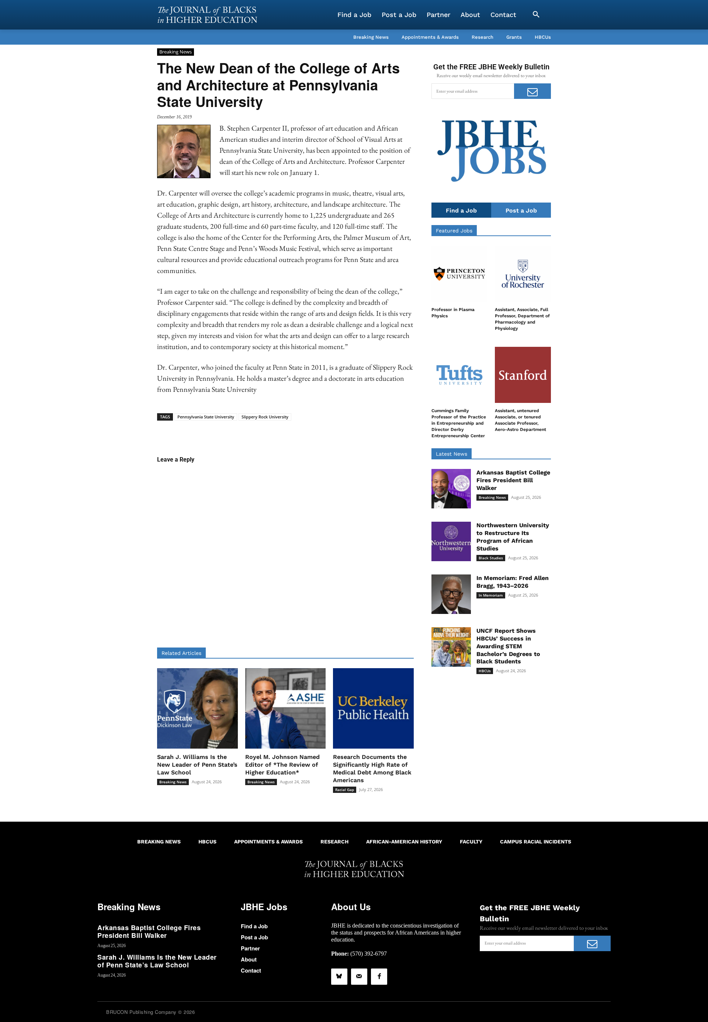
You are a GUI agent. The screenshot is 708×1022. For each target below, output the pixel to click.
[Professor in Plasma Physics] (459, 274)
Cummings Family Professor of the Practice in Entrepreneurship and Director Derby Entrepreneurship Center (458, 423)
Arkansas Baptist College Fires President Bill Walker (513, 480)
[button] (536, 15)
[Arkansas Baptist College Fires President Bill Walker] (451, 488)
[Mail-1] (359, 977)
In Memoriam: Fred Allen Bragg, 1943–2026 (512, 581)
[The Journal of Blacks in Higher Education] (207, 15)
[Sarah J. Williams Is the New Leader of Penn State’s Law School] (197, 708)
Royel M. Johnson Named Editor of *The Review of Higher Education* (282, 764)
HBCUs (485, 670)
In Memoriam (491, 595)
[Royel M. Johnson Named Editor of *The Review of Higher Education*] (285, 708)
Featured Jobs (454, 231)
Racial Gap (344, 789)
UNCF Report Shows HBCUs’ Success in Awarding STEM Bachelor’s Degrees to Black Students (508, 646)
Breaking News (175, 51)
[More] (342, 432)
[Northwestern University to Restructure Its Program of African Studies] (451, 541)
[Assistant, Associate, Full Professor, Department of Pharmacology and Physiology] (523, 274)
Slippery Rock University (265, 416)
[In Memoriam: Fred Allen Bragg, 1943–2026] (451, 594)
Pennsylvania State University (205, 416)
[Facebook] (379, 977)
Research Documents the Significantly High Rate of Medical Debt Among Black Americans (372, 768)
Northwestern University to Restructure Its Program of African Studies (512, 537)
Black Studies (491, 557)
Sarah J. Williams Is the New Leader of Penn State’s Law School (197, 764)
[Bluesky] (339, 977)
